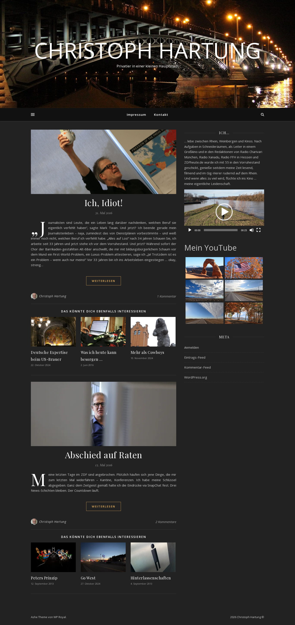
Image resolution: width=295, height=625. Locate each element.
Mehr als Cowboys (147, 352)
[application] (224, 211)
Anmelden (191, 347)
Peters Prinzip (44, 577)
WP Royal (60, 617)
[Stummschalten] (251, 230)
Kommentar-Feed (197, 367)
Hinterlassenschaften (151, 577)
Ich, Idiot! (103, 202)
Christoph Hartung (147, 50)
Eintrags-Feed (194, 357)
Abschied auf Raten (103, 454)
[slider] (221, 230)
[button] (224, 212)
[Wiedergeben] (190, 230)
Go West (88, 577)
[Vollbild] (258, 230)
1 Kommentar (166, 296)
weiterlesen (103, 281)
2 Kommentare (165, 522)
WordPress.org (195, 377)
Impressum (136, 114)
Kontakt (161, 114)
